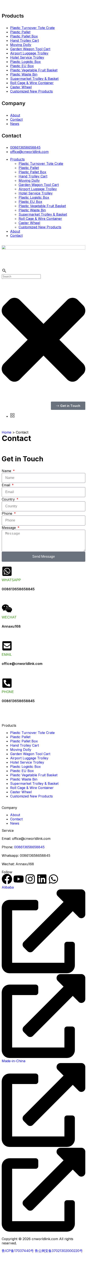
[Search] (4, 272)
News (14, 124)
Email (6, 485)
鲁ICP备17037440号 (18, 1251)
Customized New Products (31, 91)
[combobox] (21, 276)
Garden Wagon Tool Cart (30, 49)
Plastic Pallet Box (24, 36)
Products (17, 159)
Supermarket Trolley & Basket (34, 78)
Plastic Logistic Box (25, 62)
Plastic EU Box (22, 66)
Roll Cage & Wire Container (32, 83)
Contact (16, 119)
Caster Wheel (21, 87)
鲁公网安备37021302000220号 (59, 1251)
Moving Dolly (20, 45)
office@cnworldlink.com (29, 152)
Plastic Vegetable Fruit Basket (33, 70)
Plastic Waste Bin (23, 74)
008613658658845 (25, 147)
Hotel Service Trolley (27, 57)
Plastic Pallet (20, 32)
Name (7, 471)
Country (9, 499)
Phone (7, 513)
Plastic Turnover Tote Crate (32, 28)
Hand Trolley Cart (24, 40)
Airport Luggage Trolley (29, 53)
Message (9, 527)
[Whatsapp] (53, 879)
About (15, 115)
